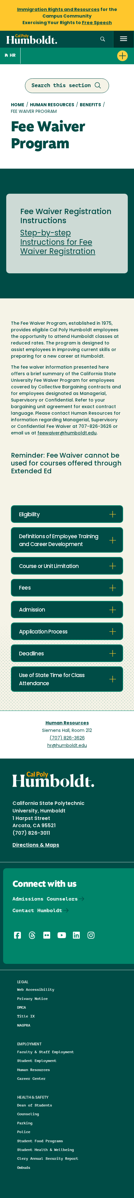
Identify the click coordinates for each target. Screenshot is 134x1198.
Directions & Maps (35, 845)
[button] (102, 39)
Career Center (31, 1078)
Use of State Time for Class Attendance (52, 679)
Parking (24, 1123)
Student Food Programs (40, 1140)
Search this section (61, 85)
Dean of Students (34, 1105)
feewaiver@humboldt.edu (67, 433)
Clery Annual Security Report (47, 1158)
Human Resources (52, 105)
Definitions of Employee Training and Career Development (58, 540)
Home (17, 105)
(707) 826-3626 (67, 738)
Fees (25, 588)
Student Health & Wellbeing (45, 1149)
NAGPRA (23, 1025)
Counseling (28, 1113)
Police (23, 1131)
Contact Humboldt (37, 910)
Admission (32, 610)
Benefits (90, 105)
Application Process (43, 632)
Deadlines (31, 654)
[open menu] (123, 39)
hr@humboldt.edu (67, 745)
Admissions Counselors (45, 899)
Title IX (26, 1016)
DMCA (21, 1007)
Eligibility (29, 515)
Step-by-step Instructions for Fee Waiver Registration (57, 243)
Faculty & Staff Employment (45, 1051)
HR (13, 55)
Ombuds (23, 1167)
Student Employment (36, 1060)
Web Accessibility (35, 989)
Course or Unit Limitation (49, 566)
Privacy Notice (32, 998)
